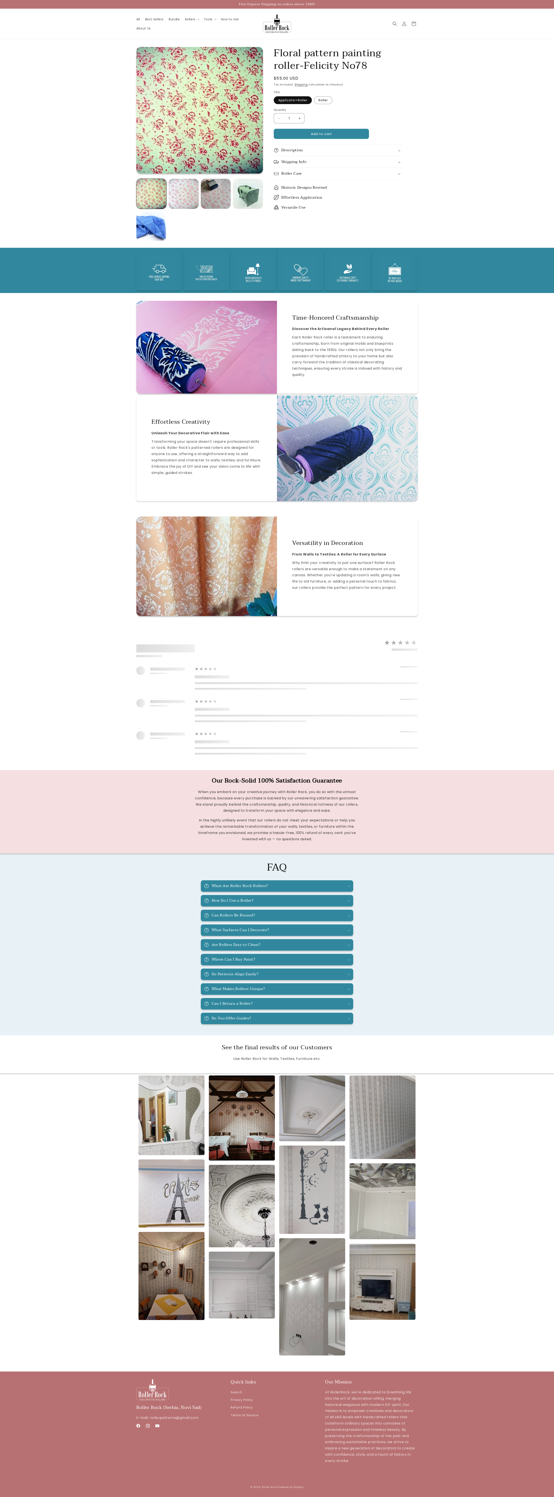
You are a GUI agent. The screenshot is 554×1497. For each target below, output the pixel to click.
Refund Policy (242, 1407)
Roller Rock (269, 1487)
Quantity (280, 110)
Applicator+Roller (292, 100)
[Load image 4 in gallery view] (248, 194)
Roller (323, 100)
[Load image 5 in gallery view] (151, 226)
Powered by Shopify (290, 1487)
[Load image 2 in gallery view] (184, 194)
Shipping (301, 84)
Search (236, 1392)
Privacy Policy (242, 1400)
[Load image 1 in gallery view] (151, 194)
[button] (191, 19)
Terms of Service (245, 1415)
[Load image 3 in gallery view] (216, 194)
